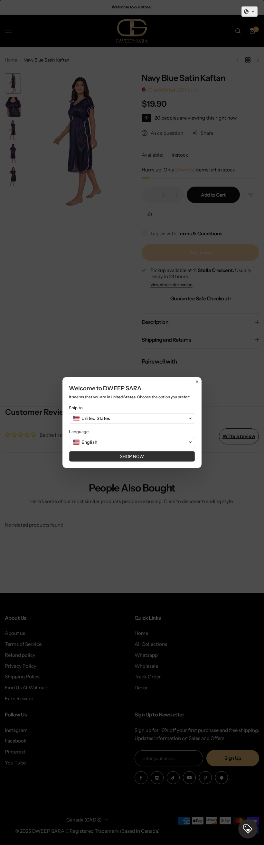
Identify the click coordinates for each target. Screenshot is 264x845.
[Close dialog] (197, 381)
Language (79, 431)
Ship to (76, 407)
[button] (249, 11)
